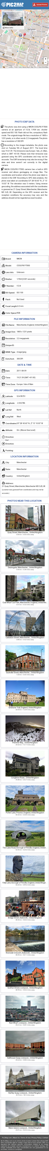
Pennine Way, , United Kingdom (25, 743)
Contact (45, 1138)
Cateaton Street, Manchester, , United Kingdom (25, 638)
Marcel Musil (26, 67)
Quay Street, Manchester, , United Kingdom (25, 532)
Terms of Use (25, 1138)
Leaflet (11, 67)
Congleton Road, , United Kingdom (25, 778)
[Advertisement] (24, 94)
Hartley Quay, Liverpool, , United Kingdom (25, 1093)
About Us (16, 1138)
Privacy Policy (36, 1138)
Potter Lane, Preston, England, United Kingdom (25, 813)
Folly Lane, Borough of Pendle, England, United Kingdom (25, 883)
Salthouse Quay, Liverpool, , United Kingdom (25, 1058)
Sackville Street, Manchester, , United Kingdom (25, 673)
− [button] (45, 62)
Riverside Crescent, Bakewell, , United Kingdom (25, 953)
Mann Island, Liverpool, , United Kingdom (25, 1128)
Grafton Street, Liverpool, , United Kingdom (25, 988)
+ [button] (45, 58)
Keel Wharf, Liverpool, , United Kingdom (25, 1023)
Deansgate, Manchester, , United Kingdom (25, 567)
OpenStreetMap (43, 67)
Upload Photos (42, 4)
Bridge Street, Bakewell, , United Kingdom (25, 918)
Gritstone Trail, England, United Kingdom (25, 708)
